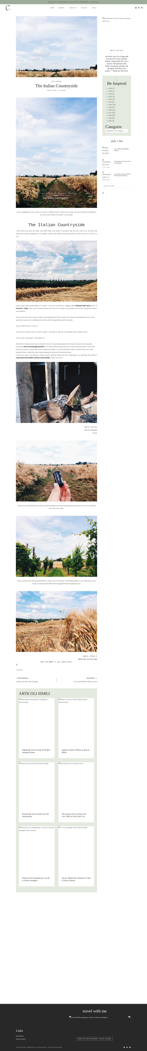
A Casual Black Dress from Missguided (122, 175)
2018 (110, 110)
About (94, 8)
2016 (110, 115)
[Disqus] (56, 921)
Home (52, 8)
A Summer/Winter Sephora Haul (85, 680)
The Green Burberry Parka (121, 150)
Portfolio (73, 8)
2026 (110, 88)
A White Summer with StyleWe (27, 680)
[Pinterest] (139, 8)
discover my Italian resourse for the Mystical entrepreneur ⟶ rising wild (73, 2)
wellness (20, 670)
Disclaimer (20, 1036)
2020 (110, 105)
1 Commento (62, 90)
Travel (59, 81)
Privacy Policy (21, 1039)
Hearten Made (58, 1047)
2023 (110, 96)
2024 (110, 94)
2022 (110, 99)
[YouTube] (142, 8)
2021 (110, 102)
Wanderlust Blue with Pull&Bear (122, 162)
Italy (53, 81)
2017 (110, 113)
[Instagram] (136, 8)
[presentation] (36, 721)
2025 (110, 91)
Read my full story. (120, 71)
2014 (110, 121)
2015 (110, 118)
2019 (110, 107)
